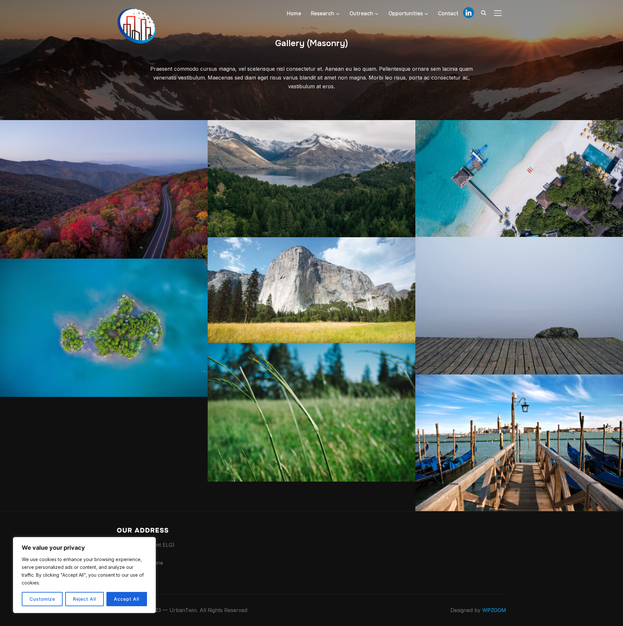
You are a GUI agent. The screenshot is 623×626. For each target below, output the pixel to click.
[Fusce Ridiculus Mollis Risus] (104, 328)
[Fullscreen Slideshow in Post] (104, 189)
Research (322, 13)
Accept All (126, 599)
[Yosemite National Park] (311, 290)
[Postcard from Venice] (519, 442)
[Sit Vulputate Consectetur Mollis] (311, 412)
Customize (42, 599)
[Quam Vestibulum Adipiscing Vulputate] (519, 178)
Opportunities (405, 13)
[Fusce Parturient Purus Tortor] (519, 306)
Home (294, 13)
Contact (448, 13)
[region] (84, 575)
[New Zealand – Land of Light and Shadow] (311, 178)
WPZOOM (494, 610)
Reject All (84, 599)
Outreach (361, 13)
